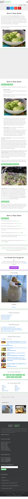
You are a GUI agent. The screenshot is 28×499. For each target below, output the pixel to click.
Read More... (14, 307)
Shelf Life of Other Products (6, 450)
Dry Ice (17, 390)
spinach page (19, 223)
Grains (7, 249)
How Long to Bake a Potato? (7, 488)
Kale (3, 385)
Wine (3, 389)
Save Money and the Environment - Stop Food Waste (11, 328)
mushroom (19, 232)
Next (24, 5)
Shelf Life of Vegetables (5, 448)
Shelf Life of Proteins (5, 447)
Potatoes (12, 377)
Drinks (2, 249)
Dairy (25, 247)
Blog (13, 397)
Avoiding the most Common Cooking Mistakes (10, 485)
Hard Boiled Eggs (19, 374)
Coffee (16, 377)
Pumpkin (17, 389)
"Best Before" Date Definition (7, 315)
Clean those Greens (5, 480)
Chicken (8, 377)
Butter (13, 374)
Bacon (17, 386)
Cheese (20, 377)
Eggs (4, 374)
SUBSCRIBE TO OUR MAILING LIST (7, 464)
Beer (3, 388)
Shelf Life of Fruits (4, 444)
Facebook (19, 495)
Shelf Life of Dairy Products (6, 442)
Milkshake (3, 477)
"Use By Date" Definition (6, 316)
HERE (4, 339)
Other (19, 249)
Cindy (4, 397)
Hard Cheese (18, 388)
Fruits (5, 249)
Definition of (6, 459)
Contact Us (7, 434)
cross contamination (6, 197)
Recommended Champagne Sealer (8, 331)
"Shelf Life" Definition (5, 319)
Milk (10, 374)
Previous (20, 5)
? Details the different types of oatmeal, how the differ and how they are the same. (16, 343)
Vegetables (14, 249)
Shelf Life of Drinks (4, 443)
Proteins (10, 249)
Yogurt (7, 374)
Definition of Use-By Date (5, 457)
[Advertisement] (14, 64)
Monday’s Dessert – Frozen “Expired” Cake (9, 483)
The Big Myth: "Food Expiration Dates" (8, 327)
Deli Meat (4, 386)
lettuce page (19, 226)
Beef (24, 374)
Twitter (15, 495)
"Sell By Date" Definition (6, 317)
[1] (18, 198)
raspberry (24, 235)
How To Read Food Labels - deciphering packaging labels (12, 329)
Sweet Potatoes (5, 390)
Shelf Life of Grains (4, 446)
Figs (16, 385)
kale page (17, 220)
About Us (2, 434)
